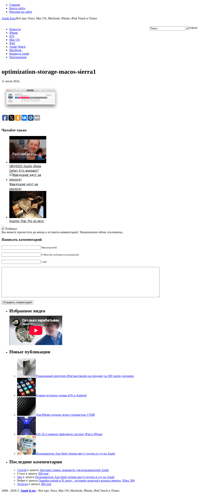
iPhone (13, 32)
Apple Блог (9, 18)
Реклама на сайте (20, 11)
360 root (43, 473)
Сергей (22, 470)
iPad (12, 43)
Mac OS (14, 39)
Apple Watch (17, 46)
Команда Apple (19, 53)
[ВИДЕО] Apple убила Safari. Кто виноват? (25, 168)
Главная (14, 4)
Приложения (17, 57)
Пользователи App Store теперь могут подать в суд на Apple (74, 477)
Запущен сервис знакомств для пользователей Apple (74, 470)
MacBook (15, 50)
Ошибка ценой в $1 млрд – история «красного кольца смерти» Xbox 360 (86, 480)
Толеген (22, 484)
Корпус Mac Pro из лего (26, 221)
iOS (11, 36)
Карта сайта (17, 8)
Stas (19, 477)
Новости (15, 29)
